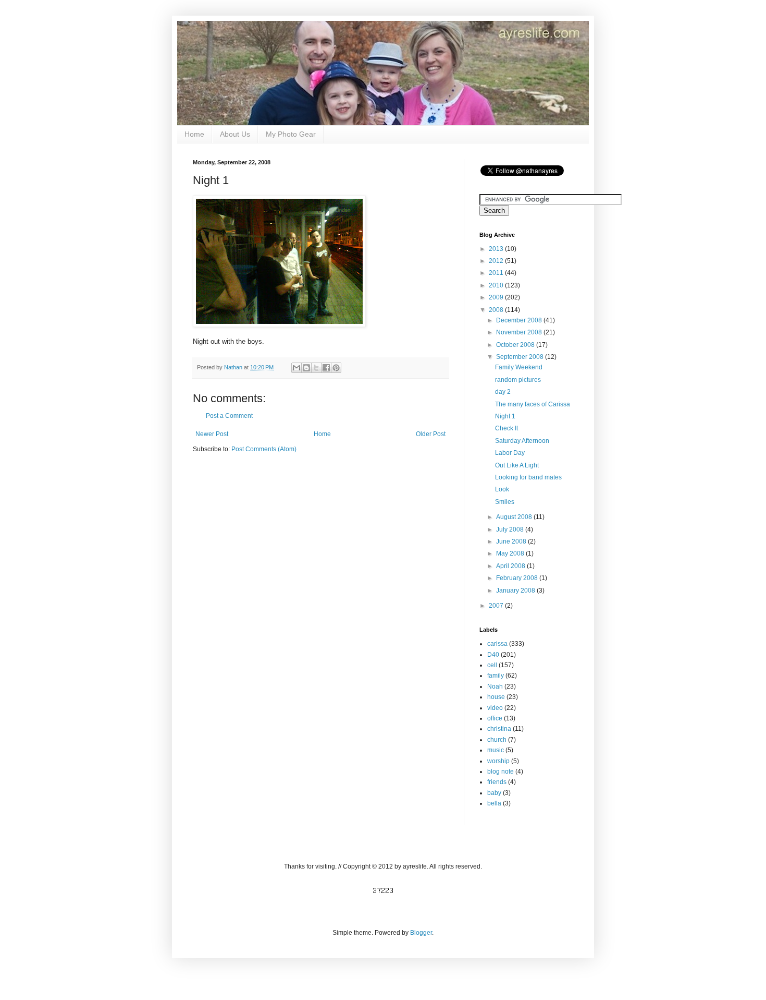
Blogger (421, 932)
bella (494, 803)
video (495, 708)
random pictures (518, 379)
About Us (235, 134)
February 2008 (517, 578)
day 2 (503, 391)
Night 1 (505, 416)
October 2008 (516, 344)
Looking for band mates (528, 477)
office (494, 718)
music (495, 750)
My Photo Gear (291, 134)
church (496, 739)
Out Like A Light (517, 465)
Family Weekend (518, 367)
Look (502, 489)
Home (194, 134)
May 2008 (511, 553)
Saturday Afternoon (522, 440)
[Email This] (296, 368)
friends (496, 782)
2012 (497, 260)
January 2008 (516, 590)
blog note (500, 771)
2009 (497, 297)
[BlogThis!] (306, 368)
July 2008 (510, 529)
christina (499, 728)
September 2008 (520, 356)
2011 (497, 272)
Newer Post (211, 434)
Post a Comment (229, 415)
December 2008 (519, 320)
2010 (497, 285)
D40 (493, 654)
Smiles (504, 501)
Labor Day (510, 452)
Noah (495, 686)
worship (498, 761)
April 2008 (511, 566)
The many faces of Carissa (532, 404)
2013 (497, 248)
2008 (497, 310)
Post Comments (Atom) (263, 449)
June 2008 (512, 541)
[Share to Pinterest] (336, 368)
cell (492, 665)
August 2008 (515, 517)
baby (494, 793)
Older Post (431, 434)
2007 (497, 605)
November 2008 (519, 332)
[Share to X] (316, 368)
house (496, 697)
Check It (506, 428)
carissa (497, 643)
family (495, 675)
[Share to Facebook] (326, 368)
